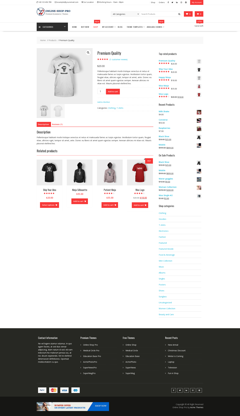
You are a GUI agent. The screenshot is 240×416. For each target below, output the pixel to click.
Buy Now (85, 26)
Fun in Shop (173, 373)
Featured (163, 243)
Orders (162, 2)
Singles (162, 278)
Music (161, 266)
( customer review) (119, 59)
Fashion (162, 237)
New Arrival (173, 344)
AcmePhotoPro (90, 362)
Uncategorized (165, 302)
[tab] (43, 124)
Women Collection (167, 308)
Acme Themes (196, 407)
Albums (162, 272)
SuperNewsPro (90, 367)
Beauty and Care (166, 314)
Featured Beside (166, 249)
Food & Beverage (167, 254)
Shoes (161, 290)
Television (172, 367)
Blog (120, 26)
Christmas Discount (177, 350)
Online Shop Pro (90, 344)
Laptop (171, 362)
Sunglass (163, 296)
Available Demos (154, 26)
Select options (48, 205)
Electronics (163, 231)
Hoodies (162, 219)
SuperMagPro (89, 373)
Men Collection (165, 260)
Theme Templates (135, 26)
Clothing (111, 108)
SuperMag (130, 373)
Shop (153, 2)
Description (43, 124)
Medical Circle (132, 350)
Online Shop (131, 344)
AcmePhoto (131, 362)
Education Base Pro (92, 356)
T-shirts (120, 108)
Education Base (133, 356)
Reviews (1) (57, 124)
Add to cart (113, 91)
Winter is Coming (175, 356)
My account (108, 26)
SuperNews (131, 367)
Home (74, 26)
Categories (48, 26)
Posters (162, 284)
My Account (197, 2)
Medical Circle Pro (91, 350)
